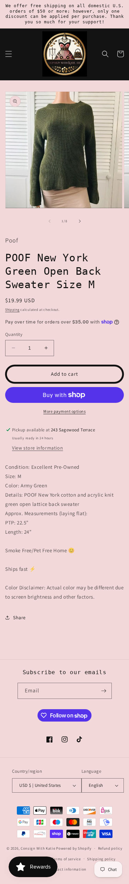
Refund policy (110, 848)
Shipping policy (101, 859)
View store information (37, 448)
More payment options (64, 411)
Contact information (67, 869)
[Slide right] (79, 221)
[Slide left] (49, 221)
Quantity (13, 334)
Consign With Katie (38, 848)
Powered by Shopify (74, 848)
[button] (8, 53)
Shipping (12, 309)
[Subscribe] (103, 691)
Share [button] (19, 617)
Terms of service (66, 859)
